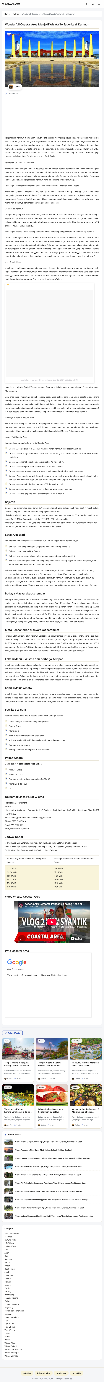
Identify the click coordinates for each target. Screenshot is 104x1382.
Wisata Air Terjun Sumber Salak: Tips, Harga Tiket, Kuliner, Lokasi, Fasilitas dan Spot (49, 1191)
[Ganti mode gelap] (86, 3)
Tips (6, 1320)
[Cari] (92, 3)
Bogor (7, 1265)
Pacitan (7, 1288)
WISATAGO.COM (11, 3)
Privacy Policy (43, 1373)
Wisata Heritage (11, 1352)
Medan (7, 1285)
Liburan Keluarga (11, 1304)
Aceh (6, 1253)
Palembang (9, 1294)
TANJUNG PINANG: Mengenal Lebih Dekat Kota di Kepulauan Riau (85, 1065)
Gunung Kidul (10, 1240)
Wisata (7, 1340)
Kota (6, 1249)
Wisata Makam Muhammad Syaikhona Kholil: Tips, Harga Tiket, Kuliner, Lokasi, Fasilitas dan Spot (54, 1216)
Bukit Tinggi (9, 1269)
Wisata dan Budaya (13, 1349)
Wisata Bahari (10, 1346)
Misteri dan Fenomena (14, 1311)
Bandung (8, 1259)
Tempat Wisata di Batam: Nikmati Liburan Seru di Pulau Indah (49, 1065)
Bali (6, 1256)
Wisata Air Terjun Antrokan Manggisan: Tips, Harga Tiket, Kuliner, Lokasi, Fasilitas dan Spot (52, 1200)
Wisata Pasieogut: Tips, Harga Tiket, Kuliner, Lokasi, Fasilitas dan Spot (43, 1150)
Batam (7, 1262)
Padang (7, 1291)
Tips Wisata (9, 1330)
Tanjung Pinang (11, 1298)
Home (7, 14)
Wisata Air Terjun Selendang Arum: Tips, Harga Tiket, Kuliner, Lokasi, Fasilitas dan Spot (50, 1183)
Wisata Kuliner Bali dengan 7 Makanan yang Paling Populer (85, 1112)
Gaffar (17, 87)
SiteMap (27, 1373)
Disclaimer (61, 1373)
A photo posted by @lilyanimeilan (35, 380)
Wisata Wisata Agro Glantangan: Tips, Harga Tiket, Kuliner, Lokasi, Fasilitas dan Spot (49, 1208)
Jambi (7, 1272)
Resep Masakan (11, 1317)
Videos (7, 1336)
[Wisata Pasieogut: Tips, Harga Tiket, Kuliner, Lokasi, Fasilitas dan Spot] (8, 1150)
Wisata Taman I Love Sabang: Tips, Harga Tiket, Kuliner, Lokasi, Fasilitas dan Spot (48, 1175)
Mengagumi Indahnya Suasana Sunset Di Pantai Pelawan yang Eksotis (47, 186)
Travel (7, 1333)
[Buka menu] (99, 3)
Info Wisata (9, 1243)
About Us (76, 1373)
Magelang (8, 1307)
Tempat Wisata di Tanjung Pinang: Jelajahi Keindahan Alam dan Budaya (17, 1065)
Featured (8, 1237)
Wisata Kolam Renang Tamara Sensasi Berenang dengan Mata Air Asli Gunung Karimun (55, 231)
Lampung (8, 1275)
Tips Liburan (9, 1327)
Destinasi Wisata (11, 1233)
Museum (8, 1314)
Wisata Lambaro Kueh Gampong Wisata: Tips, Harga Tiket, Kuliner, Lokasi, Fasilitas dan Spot (52, 1158)
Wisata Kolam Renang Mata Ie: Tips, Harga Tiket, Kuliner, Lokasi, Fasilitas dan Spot (48, 1167)
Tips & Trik (9, 1323)
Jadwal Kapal (10, 1246)
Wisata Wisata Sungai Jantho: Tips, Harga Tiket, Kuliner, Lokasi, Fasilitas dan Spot (48, 1142)
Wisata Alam (9, 1343)
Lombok (8, 1278)
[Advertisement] (52, 117)
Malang (7, 1282)
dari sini (73, 843)
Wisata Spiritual (11, 1356)
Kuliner (16, 14)
